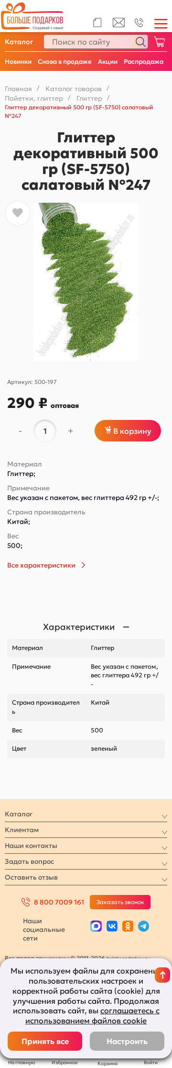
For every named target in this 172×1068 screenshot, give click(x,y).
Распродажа (143, 62)
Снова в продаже (65, 62)
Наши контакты (31, 845)
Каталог (19, 41)
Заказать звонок (120, 901)
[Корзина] (159, 41)
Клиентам (22, 829)
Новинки (18, 62)
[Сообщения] (119, 25)
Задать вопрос (29, 861)
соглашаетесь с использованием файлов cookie (92, 1015)
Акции (108, 62)
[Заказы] (97, 22)
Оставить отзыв (31, 877)
